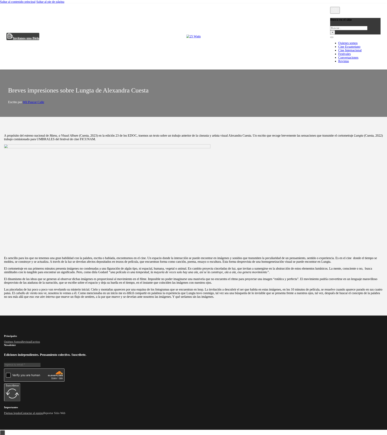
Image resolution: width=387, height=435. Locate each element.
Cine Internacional (350, 50)
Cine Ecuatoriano (349, 46)
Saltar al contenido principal (17, 1)
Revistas (343, 61)
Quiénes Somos (13, 341)
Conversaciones (348, 57)
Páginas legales (12, 413)
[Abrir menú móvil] (331, 37)
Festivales (344, 54)
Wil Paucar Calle (33, 102)
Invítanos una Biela (26, 38)
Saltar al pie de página (50, 1)
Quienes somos (348, 43)
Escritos (35, 341)
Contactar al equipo (32, 413)
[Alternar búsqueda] (335, 10)
